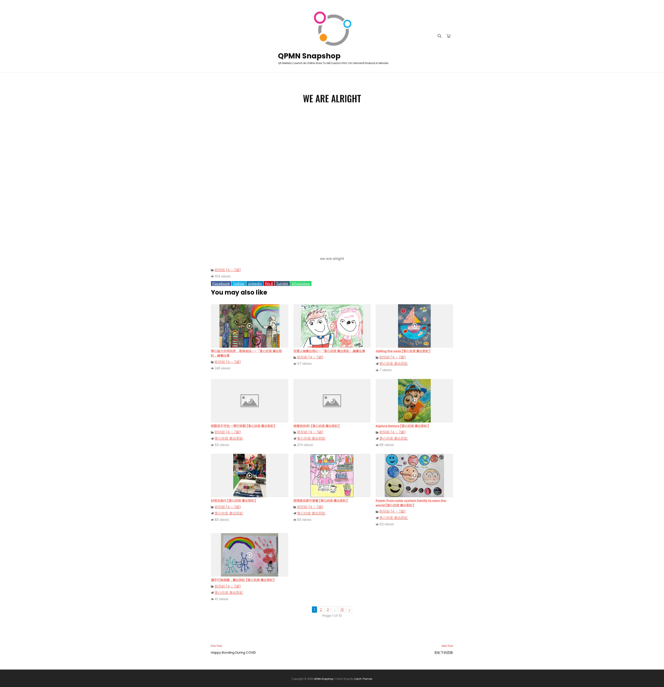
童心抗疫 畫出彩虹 (393, 363)
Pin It (269, 283)
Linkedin (255, 283)
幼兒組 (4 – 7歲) (228, 269)
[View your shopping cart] (448, 36)
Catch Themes (363, 679)
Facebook (221, 283)
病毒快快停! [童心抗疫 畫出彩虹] (316, 426)
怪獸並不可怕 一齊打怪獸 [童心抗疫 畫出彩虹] (243, 426)
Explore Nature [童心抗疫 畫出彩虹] (402, 426)
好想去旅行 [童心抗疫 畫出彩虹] (233, 501)
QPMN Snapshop (309, 56)
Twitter (239, 283)
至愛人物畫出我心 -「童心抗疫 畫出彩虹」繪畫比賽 (329, 351)
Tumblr (282, 283)
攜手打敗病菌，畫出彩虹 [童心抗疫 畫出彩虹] (243, 580)
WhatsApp (301, 283)
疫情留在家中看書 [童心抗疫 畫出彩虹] (320, 501)
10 (342, 609)
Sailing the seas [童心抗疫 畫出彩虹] (403, 351)
